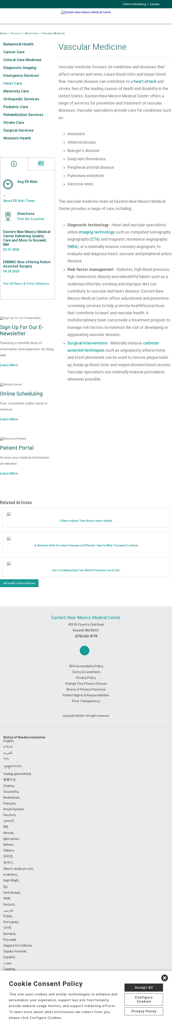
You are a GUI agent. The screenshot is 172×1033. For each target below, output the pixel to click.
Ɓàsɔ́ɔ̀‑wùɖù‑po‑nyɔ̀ (18, 868)
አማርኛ (7, 747)
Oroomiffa (10, 791)
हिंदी (5, 827)
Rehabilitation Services (23, 114)
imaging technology (97, 232)
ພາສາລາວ (10, 874)
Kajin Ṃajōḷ (10, 880)
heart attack (145, 81)
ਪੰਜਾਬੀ (7, 928)
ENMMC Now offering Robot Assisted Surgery (27, 264)
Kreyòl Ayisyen (13, 809)
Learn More (9, 365)
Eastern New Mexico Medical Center (86, 617)
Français (9, 803)
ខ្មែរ (5, 886)
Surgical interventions (87, 343)
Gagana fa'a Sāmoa (17, 945)
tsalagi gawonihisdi (17, 774)
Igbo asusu (11, 839)
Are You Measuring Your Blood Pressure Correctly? (86, 570)
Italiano (8, 850)
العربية (7, 753)
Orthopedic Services (21, 99)
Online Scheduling (134, 4)
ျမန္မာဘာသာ (12, 766)
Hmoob (8, 833)
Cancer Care (14, 52)
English (8, 741)
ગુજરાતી (8, 821)
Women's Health (17, 138)
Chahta (8, 786)
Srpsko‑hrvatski (14, 951)
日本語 (8, 856)
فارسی (8, 910)
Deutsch (9, 815)
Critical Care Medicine (22, 60)
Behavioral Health (18, 44)
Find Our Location (30, 219)
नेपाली (6, 898)
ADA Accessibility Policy (86, 666)
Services (16, 33)
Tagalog (9, 969)
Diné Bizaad (11, 892)
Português (11, 922)
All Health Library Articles (19, 583)
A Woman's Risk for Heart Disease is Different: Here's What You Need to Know (86, 545)
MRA (73, 246)
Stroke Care (13, 122)
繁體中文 (9, 779)
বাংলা (6, 758)
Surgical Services (18, 130)
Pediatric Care (15, 107)
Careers (155, 4)
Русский (9, 939)
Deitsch (9, 904)
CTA (95, 239)
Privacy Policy (86, 678)
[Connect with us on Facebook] (84, 650)
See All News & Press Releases (26, 284)
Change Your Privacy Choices (86, 683)
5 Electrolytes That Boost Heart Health (86, 520)
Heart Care (32, 33)
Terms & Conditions (86, 672)
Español (9, 957)
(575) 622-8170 (86, 636)
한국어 (8, 862)
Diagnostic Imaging (19, 67)
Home (3, 33)
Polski (7, 916)
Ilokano (8, 844)
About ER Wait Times (19, 201)
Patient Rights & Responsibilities (86, 695)
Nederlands (11, 797)
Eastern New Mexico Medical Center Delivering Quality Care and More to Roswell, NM (26, 238)
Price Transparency (86, 701)
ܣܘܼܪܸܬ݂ (7, 963)
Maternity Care (16, 91)
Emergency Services (21, 75)
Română (9, 934)
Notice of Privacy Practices (86, 689)
